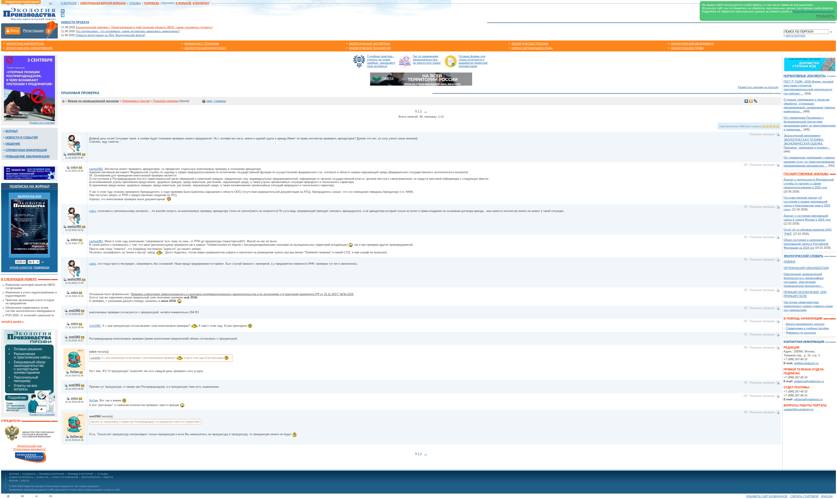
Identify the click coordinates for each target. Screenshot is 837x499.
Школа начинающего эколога (805, 324)
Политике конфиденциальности (813, 11)
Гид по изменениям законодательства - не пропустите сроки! (427, 59)
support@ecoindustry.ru (798, 409)
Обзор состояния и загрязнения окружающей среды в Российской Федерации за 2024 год (806, 243)
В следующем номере (19, 279)
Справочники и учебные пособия (807, 328)
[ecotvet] (29, 371)
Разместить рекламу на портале (758, 87)
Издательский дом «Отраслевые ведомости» (48, 486)
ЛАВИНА (789, 261)
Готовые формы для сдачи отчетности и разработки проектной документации (473, 61)
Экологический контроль (25, 43)
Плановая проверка (166, 101)
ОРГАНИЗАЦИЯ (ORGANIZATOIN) (806, 268)
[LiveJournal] (755, 101)
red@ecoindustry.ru (806, 363)
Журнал (11, 131)
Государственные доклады (806, 174)
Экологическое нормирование (29, 48)
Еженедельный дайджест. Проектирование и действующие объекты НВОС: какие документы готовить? (144, 27)
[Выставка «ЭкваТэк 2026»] (29, 172)
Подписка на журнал (29, 186)
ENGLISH (827, 496)
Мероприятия (91, 477)
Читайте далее (11, 322)
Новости (42, 477)
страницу (220, 101)
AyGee (74, 371)
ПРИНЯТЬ (825, 16)
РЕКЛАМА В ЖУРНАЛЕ (51, 474)
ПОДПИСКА (29, 474)
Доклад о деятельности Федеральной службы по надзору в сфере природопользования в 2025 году (809, 183)
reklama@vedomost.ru (808, 399)
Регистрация (33, 30)
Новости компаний (65, 477)
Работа (108, 477)
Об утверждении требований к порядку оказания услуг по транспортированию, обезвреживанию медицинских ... (809, 161)
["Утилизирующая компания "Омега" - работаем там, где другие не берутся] (421, 78)
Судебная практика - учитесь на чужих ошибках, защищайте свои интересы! (381, 61)
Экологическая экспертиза (369, 43)
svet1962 (74, 310)
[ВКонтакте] (63, 10)
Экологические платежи (529, 43)
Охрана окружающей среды (532, 48)
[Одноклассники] (751, 101)
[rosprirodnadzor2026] (29, 88)
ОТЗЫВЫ (135, 3)
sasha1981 (74, 154)
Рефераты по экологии (801, 332)
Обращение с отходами (201, 43)
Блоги (25, 480)
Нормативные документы (805, 76)
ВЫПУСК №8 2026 (29, 196)
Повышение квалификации (27, 156)
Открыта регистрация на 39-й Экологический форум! (110, 35)
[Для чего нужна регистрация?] (48, 31)
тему (209, 101)
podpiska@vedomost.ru (809, 381)
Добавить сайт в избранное (767, 496)
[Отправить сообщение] (83, 154)
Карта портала (795, 35)
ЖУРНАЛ (14, 474)
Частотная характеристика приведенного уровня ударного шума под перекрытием (808, 306)
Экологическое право (687, 48)
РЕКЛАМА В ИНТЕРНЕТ (80, 474)
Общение (12, 143)
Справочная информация (26, 150)
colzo (74, 167)
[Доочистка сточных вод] (809, 64)
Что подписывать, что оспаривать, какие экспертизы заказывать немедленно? (128, 31)
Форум (13, 480)
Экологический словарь (803, 256)
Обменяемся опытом (136, 101)
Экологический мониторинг (205, 48)
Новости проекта (75, 22)
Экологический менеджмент (692, 43)
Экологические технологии (370, 48)
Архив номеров (21, 267)
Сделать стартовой (804, 496)
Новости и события (21, 137)
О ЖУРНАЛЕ (69, 3)
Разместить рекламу (42, 122)
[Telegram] (63, 15)
